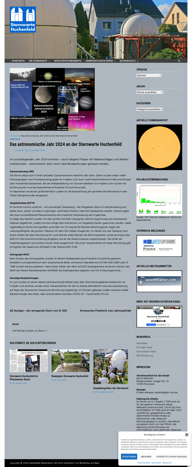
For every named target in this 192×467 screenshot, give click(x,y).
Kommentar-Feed (146, 351)
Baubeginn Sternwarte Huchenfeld (70, 376)
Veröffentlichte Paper (99, 60)
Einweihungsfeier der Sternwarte (110, 388)
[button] (186, 434)
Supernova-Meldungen (150, 230)
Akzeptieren (129, 456)
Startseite (18, 60)
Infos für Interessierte (67, 60)
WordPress (84, 463)
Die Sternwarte (38, 60)
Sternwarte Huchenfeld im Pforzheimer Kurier (24, 378)
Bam (97, 463)
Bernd (21, 150)
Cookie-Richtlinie (143, 462)
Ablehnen (146, 456)
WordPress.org (144, 355)
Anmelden (142, 343)
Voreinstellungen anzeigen (171, 456)
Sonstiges (15, 139)
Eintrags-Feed (144, 347)
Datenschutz (156, 462)
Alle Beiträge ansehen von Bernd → (30, 330)
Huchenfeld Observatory (41, 463)
